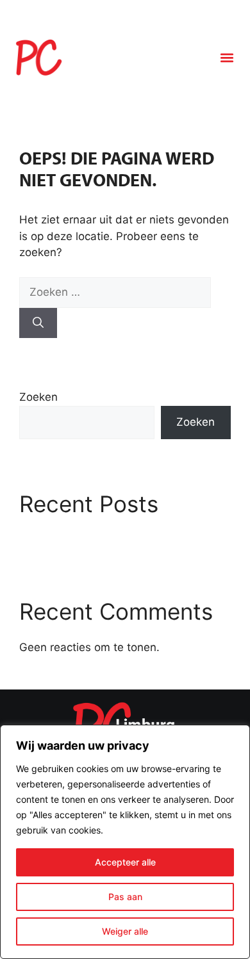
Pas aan (125, 896)
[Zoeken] (38, 323)
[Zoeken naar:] (115, 292)
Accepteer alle (125, 862)
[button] (226, 57)
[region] (125, 842)
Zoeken (38, 397)
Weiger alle (125, 931)
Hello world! (53, 538)
